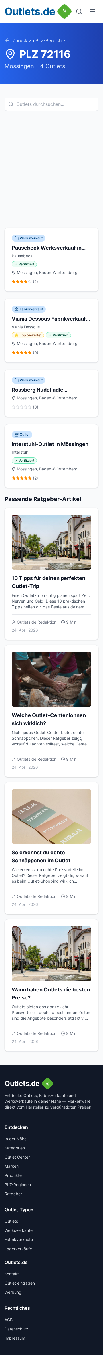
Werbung (13, 1292)
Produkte (13, 1175)
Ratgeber (13, 1193)
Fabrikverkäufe (19, 1239)
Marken (12, 1166)
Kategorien (15, 1147)
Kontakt (12, 1273)
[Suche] (79, 11)
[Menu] (92, 11)
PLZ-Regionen (18, 1184)
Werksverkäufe (19, 1230)
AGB (9, 1319)
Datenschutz (16, 1328)
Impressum (15, 1338)
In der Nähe (16, 1138)
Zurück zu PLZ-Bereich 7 (39, 40)
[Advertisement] (51, 169)
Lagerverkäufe (18, 1248)
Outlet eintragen (20, 1283)
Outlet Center (17, 1157)
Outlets (11, 1221)
